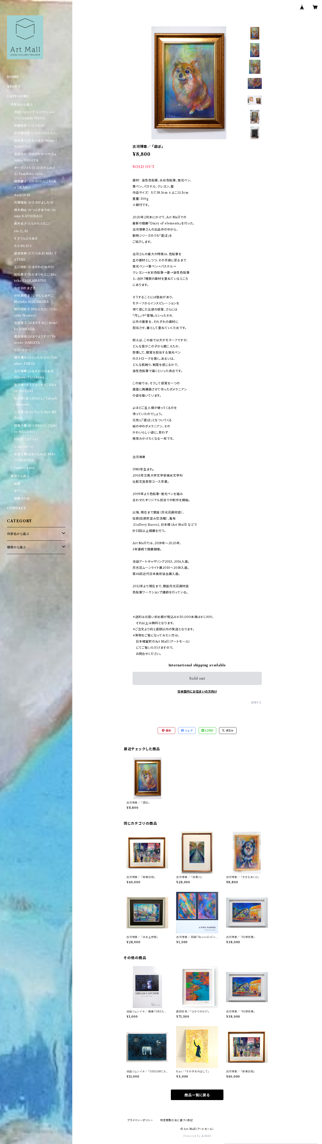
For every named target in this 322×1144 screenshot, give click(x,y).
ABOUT (14, 87)
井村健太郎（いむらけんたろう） (35, 133)
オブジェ (20, 491)
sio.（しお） (21, 231)
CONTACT (16, 508)
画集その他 (22, 499)
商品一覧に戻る (197, 1095)
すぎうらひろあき (25, 238)
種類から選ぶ (20, 476)
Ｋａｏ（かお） (22, 195)
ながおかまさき (24, 288)
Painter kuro (24, 468)
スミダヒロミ (23, 246)
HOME (13, 77)
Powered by (192, 1136)
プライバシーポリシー (140, 1120)
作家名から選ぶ (22, 105)
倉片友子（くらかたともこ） (32, 224)
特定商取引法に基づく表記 (176, 1120)
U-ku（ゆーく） (24, 447)
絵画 (17, 484)
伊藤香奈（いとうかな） (30, 126)
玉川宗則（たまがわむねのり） (34, 267)
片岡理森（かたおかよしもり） (34, 202)
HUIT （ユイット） (26, 439)
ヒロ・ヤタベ (22, 350)
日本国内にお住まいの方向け (197, 692)
